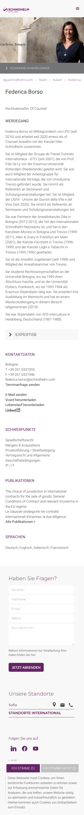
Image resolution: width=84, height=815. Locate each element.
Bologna (11, 364)
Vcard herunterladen (20, 400)
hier (33, 655)
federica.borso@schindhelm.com (30, 379)
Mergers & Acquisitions (22, 445)
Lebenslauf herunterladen (24, 405)
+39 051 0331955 (21, 369)
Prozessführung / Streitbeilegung (30, 450)
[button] (78, 794)
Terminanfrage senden (22, 385)
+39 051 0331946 (21, 374)
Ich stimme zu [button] (23, 768)
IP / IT (9, 465)
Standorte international (35, 713)
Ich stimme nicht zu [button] (59, 768)
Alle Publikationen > (20, 522)
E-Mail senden (16, 395)
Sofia (13, 705)
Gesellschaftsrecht (19, 440)
